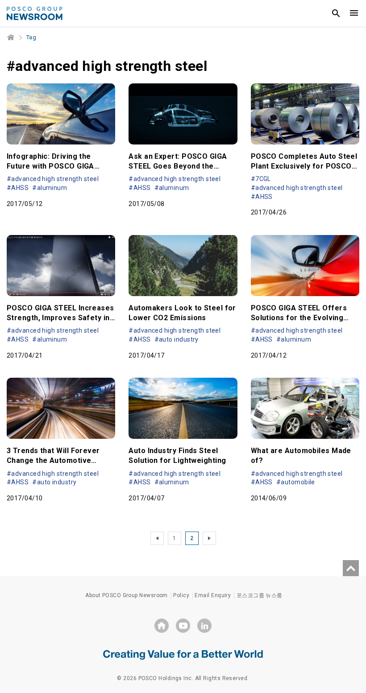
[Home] (11, 37)
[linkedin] (204, 626)
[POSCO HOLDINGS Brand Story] (183, 654)
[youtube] (183, 626)
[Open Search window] (336, 13)
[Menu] (354, 13)
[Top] (351, 568)
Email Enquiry (213, 595)
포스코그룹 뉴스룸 (260, 595)
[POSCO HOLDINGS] (161, 626)
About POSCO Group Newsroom (126, 595)
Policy (181, 595)
